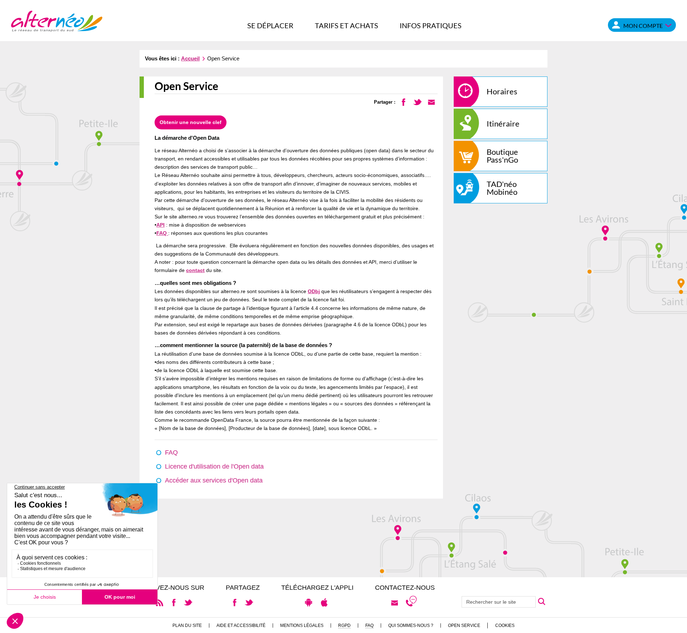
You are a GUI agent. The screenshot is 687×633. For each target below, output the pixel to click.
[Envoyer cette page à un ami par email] (431, 102)
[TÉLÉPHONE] (411, 602)
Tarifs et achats (346, 25)
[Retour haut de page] (673, 624)
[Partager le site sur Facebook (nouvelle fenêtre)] (234, 602)
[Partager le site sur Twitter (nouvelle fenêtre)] (248, 602)
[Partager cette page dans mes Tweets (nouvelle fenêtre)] (417, 102)
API (160, 225)
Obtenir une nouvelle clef (190, 122)
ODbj (314, 291)
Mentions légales (301, 625)
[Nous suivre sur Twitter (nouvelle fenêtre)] (188, 602)
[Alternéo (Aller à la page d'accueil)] (57, 20)
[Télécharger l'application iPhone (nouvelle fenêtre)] (324, 602)
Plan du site (187, 625)
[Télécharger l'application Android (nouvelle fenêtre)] (308, 602)
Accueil (190, 58)
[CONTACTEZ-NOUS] (394, 602)
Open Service (464, 625)
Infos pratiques (431, 25)
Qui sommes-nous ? (410, 625)
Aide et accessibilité (240, 625)
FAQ (162, 233)
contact (195, 270)
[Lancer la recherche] (541, 602)
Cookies (505, 625)
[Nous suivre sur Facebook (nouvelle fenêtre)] (173, 602)
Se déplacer (270, 25)
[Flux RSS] (159, 602)
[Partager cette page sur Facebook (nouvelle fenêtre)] (403, 102)
